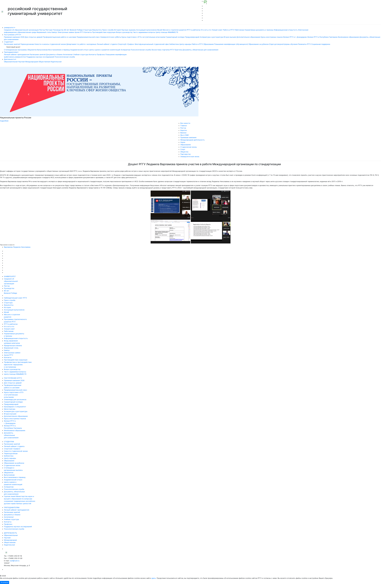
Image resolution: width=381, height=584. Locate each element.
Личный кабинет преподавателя (16, 54)
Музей (159, 30)
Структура (87, 30)
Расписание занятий (12, 44)
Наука (182, 142)
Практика (178, 50)
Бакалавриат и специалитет (15, 407)
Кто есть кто (206, 30)
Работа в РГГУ (228, 30)
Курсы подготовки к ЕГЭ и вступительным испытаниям (143, 37)
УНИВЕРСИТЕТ (10, 276)
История (117, 30)
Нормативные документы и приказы (259, 30)
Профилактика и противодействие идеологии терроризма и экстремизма (18, 364)
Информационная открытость (286, 30)
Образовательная (11, 62)
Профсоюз (101, 54)
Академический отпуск (79, 50)
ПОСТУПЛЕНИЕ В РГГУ (13, 378)
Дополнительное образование (248, 37)
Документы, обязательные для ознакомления (200, 50)
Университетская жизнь (189, 157)
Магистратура (9, 409)
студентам (8, 42)
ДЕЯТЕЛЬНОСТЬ (10, 533)
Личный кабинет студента (107, 44)
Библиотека (174, 44)
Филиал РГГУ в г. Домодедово (295, 37)
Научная (21, 62)
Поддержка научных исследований (40, 57)
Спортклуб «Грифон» (126, 44)
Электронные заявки (66, 32)
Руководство (58, 30)
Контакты (88, 32)
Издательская (56, 62)
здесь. (153, 578)
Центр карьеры (185, 44)
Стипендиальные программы (15, 50)
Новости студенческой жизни (16, 451)
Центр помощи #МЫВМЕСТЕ (167, 32)
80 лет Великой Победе (73, 30)
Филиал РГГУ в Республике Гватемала (322, 37)
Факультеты (97, 30)
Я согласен (4, 582)
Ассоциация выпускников (146, 30)
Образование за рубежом (258, 44)
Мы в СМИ (184, 135)
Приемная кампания (188, 137)
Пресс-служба (108, 30)
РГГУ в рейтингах (194, 30)
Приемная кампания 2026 (14, 37)
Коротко (183, 130)
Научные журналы (128, 30)
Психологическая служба (141, 50)
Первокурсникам (27, 44)
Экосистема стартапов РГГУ (162, 50)
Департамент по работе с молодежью (81, 44)
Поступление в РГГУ (12, 35)
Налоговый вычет (13, 47)
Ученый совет (217, 30)
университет (9, 27)
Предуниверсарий (192, 37)
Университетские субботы (110, 37)
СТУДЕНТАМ (9, 442)
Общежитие (32, 50)
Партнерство (185, 154)
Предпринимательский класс (88, 37)
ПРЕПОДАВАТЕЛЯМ (11, 507)
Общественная (44, 62)
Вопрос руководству (124, 32)
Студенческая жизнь (188, 147)
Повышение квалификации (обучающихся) (231, 44)
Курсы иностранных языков (272, 37)
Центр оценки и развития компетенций (104, 50)
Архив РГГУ (79, 32)
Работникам (239, 30)
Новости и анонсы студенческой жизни (50, 44)
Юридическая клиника (13, 345)
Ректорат (49, 30)
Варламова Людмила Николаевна (17, 247)
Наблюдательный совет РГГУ (15, 298)
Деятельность (9, 59)
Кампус (54, 32)
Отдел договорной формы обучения (283, 44)
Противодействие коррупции (104, 32)
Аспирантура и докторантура (211, 37)
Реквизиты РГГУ (304, 44)
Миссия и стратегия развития (174, 30)
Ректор (42, 30)
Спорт (182, 149)
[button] (28, 94)
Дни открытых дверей (33, 37)
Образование (208, 44)
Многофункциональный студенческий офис (152, 44)
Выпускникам (42, 50)
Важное (183, 133)
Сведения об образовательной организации (21, 30)
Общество (184, 152)
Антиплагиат (68, 54)
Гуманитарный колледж (175, 37)
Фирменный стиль (44, 32)
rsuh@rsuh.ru (14, 561)
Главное (183, 126)
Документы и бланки (54, 54)
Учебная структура (80, 54)
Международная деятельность (192, 140)
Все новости (185, 123)
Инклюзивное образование (348, 37)
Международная (31, 62)
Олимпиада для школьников (15, 399)
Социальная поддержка (320, 44)
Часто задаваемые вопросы (144, 32)
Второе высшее (230, 37)
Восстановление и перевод (59, 50)
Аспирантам (125, 50)
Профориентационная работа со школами (59, 37)
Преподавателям (11, 52)
